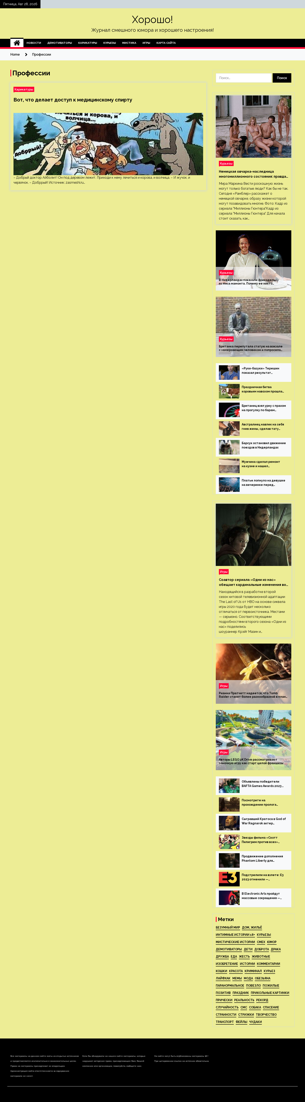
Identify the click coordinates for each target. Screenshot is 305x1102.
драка (276, 949)
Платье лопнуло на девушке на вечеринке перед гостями (263, 483)
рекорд (262, 1000)
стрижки (246, 1014)
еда (234, 956)
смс (243, 1007)
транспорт (225, 1022)
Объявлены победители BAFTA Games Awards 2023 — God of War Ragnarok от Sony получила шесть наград (264, 784)
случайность (227, 1007)
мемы (237, 978)
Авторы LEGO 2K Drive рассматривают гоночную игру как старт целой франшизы (251, 761)
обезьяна (262, 978)
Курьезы (109, 42)
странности (226, 1014)
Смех (261, 942)
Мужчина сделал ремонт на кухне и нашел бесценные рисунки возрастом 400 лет (261, 464)
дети (248, 949)
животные (261, 956)
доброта (261, 949)
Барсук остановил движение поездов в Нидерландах (264, 445)
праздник (241, 992)
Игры (146, 42)
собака (255, 1007)
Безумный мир (228, 927)
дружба (222, 956)
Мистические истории (235, 942)
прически (224, 1000)
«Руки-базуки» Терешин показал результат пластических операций (260, 371)
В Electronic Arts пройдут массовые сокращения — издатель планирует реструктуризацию (261, 896)
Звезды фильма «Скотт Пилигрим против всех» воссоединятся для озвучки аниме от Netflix (263, 840)
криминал (253, 971)
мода (248, 978)
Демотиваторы (59, 42)
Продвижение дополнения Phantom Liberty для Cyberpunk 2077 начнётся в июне (262, 859)
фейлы (241, 1022)
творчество (266, 1014)
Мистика (129, 42)
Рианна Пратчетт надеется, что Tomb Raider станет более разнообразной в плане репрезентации (253, 695)
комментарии (268, 963)
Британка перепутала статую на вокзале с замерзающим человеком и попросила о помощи (251, 348)
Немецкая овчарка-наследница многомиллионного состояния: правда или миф (252, 174)
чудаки (255, 1022)
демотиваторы (229, 949)
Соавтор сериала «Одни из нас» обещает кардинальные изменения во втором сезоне (252, 582)
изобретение (227, 963)
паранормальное (230, 985)
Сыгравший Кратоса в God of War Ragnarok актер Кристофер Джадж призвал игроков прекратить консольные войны (264, 821)
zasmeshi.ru (75, 182)
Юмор (272, 942)
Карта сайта (166, 42)
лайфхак (223, 978)
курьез (269, 971)
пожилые (271, 985)
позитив (223, 992)
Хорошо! (152, 19)
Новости (34, 42)
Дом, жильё (252, 927)
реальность (244, 1000)
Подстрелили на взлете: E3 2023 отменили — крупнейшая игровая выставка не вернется (262, 877)
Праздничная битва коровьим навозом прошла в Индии (262, 389)
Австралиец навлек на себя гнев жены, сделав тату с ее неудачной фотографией (263, 427)
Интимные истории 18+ (235, 934)
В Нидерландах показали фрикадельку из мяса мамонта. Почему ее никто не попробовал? (249, 281)
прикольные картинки (270, 992)
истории (247, 963)
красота (236, 971)
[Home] (16, 43)
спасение (271, 1007)
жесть (244, 956)
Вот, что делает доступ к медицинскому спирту (72, 100)
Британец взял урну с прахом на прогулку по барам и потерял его (264, 408)
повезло (253, 985)
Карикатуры (87, 42)
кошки (221, 971)
